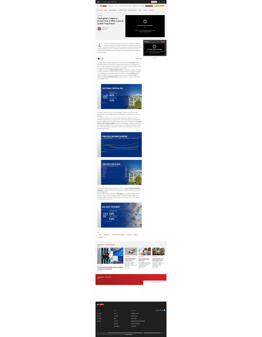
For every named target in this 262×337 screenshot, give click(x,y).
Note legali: (133, 310)
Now (115, 318)
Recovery (151, 10)
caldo (116, 5)
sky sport (99, 313)
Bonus (140, 10)
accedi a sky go (159, 310)
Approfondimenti (113, 10)
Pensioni (145, 10)
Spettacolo (149, 5)
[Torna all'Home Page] (103, 6)
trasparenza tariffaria (148, 332)
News (105, 10)
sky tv (115, 313)
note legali (133, 318)
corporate (133, 326)
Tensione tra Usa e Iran (125, 5)
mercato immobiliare (118, 234)
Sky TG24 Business (132, 10)
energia (100, 237)
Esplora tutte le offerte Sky (110, 1)
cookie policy (134, 316)
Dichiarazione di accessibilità (138, 321)
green (135, 234)
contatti (158, 332)
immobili (106, 234)
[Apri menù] (97, 6)
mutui (129, 234)
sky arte (99, 321)
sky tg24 (99, 316)
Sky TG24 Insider (160, 5)
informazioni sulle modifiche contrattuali (134, 332)
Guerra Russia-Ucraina (138, 5)
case (99, 234)
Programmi (116, 326)
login (163, 1)
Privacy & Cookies (123, 332)
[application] (101, 58)
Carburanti (111, 5)
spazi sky (116, 323)
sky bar (115, 321)
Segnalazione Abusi (128, 334)
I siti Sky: (98, 310)
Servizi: (115, 310)
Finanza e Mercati (122, 10)
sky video (99, 318)
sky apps (116, 316)
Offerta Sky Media (135, 323)
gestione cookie (135, 313)
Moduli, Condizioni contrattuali (114, 332)
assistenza (154, 332)
